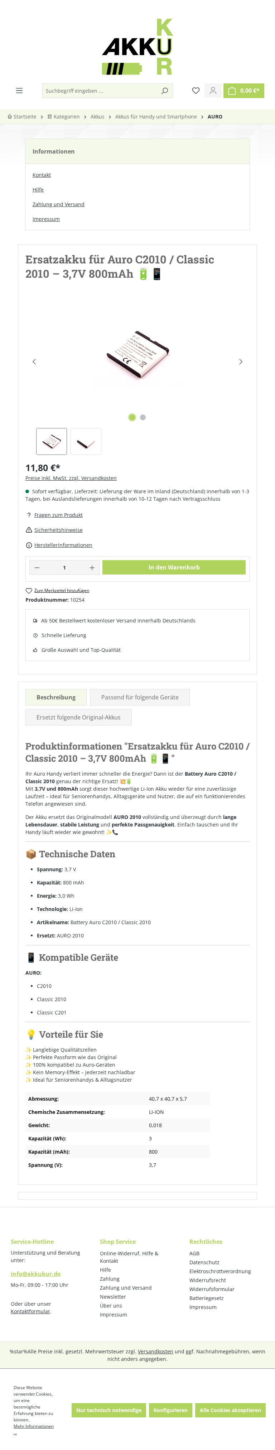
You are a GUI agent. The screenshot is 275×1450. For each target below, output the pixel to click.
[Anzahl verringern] (36, 567)
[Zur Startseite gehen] (137, 47)
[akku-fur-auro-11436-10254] (137, 354)
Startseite (24, 116)
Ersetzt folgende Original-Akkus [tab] (79, 717)
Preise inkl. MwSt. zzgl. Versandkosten (71, 478)
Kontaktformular (30, 1311)
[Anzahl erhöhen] (92, 567)
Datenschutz (204, 1262)
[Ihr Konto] (213, 90)
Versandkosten (155, 1351)
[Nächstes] (240, 361)
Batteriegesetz (206, 1298)
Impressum (46, 218)
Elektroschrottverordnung (220, 1271)
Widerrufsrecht (207, 1280)
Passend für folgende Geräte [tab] (140, 697)
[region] (137, 378)
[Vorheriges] (33, 361)
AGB (194, 1253)
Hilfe (38, 189)
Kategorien (66, 116)
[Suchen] (164, 91)
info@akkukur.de (36, 1274)
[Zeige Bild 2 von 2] (143, 417)
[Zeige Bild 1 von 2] (132, 417)
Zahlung (110, 1278)
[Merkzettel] (195, 90)
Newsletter (113, 1296)
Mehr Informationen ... (34, 1429)
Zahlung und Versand (59, 204)
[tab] (56, 697)
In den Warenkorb (174, 567)
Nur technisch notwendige (108, 1410)
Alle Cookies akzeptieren (230, 1410)
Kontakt (42, 174)
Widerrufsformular (212, 1289)
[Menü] (19, 90)
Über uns (111, 1305)
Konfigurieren (171, 1410)
